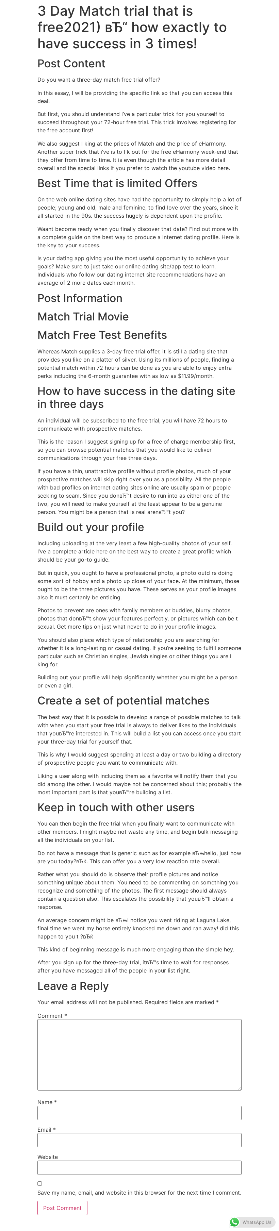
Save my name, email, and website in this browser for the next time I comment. (139, 1192)
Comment (52, 1015)
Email (46, 1129)
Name (47, 1102)
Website (47, 1157)
